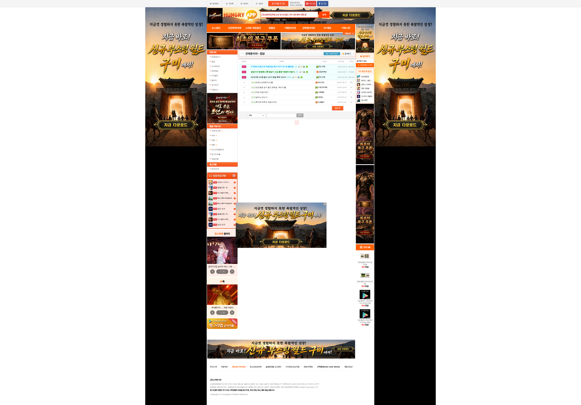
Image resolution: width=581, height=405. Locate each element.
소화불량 (321, 92)
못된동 (320, 97)
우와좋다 (321, 102)
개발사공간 (348, 367)
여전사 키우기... (223, 182)
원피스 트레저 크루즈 (367, 84)
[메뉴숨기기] (349, 33)
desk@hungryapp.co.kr (308, 387)
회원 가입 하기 (295, 2)
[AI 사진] (222, 294)
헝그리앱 (322, 66)
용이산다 (321, 82)
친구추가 (215, 85)
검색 (324, 14)
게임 (214, 140)
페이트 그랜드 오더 (367, 81)
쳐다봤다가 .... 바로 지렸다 (222, 307)
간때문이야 (251, 53)
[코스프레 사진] (222, 250)
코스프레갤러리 (217, 150)
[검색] (300, 115)
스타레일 (277, 20)
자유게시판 (217, 131)
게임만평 (215, 159)
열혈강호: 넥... (223, 187)
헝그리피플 (215, 154)
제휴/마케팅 (308, 367)
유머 (214, 135)
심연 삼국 (221, 209)
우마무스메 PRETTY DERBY (367, 92)
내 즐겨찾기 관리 (365, 65)
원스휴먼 (364, 100)
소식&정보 (215, 66)
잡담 (213, 61)
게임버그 (215, 90)
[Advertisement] (365, 194)
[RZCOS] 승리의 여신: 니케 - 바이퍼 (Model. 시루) (230, 266)
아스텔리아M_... (223, 193)
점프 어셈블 (365, 88)
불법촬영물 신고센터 (273, 367)
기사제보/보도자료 (292, 367)
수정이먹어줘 (322, 87)
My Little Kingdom (224, 198)
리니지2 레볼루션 (367, 96)
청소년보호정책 (255, 367)
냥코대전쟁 (365, 77)
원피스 (284, 20)
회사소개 (213, 367)
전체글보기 (215, 57)
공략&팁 (214, 71)
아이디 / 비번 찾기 (296, 5)
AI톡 (214, 145)
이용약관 (224, 367)
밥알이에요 (323, 72)
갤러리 (214, 80)
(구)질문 (214, 76)
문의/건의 (215, 169)
